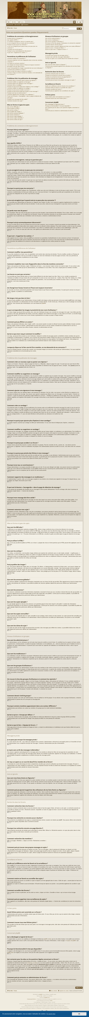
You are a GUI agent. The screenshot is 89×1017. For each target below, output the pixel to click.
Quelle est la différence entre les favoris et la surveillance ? (60, 86)
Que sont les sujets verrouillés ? (15, 118)
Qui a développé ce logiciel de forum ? (55, 104)
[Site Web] (44, 10)
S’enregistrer (25, 24)
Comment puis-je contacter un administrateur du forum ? (59, 110)
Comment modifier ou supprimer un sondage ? (18, 88)
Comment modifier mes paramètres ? (16, 58)
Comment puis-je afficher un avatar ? (16, 69)
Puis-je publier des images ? (14, 111)
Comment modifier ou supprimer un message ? (19, 82)
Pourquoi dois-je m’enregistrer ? (15, 38)
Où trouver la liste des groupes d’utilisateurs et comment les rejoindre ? (63, 43)
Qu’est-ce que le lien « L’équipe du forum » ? (56, 49)
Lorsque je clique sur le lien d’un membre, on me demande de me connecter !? (24, 73)
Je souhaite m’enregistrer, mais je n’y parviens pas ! (20, 41)
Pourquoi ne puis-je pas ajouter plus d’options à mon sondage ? (23, 86)
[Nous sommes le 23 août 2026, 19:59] (62, 28)
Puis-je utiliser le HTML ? (13, 108)
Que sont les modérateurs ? (52, 40)
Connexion (18, 24)
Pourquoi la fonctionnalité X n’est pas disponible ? (57, 106)
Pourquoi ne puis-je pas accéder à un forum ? (18, 90)
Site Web (14, 22)
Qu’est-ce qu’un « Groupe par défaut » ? (55, 48)
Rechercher (10, 24)
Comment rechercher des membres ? (54, 78)
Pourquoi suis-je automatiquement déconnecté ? (19, 51)
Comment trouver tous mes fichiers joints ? (56, 98)
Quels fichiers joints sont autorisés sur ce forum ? (57, 96)
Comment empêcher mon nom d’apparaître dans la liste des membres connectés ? (24, 61)
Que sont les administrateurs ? (53, 38)
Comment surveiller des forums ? (53, 89)
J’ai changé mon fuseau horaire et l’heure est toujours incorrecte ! (23, 65)
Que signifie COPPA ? (12, 40)
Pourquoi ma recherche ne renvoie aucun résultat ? (58, 75)
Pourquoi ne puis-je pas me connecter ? (17, 44)
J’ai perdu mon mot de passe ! (15, 49)
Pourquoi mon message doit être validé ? (17, 99)
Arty (41, 995)
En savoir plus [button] (50, 1014)
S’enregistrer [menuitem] (81, 22)
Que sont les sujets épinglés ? (15, 116)
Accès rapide (9, 22)
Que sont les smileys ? (13, 110)
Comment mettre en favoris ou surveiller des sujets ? (58, 87)
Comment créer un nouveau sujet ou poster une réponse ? (21, 80)
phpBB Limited (47, 939)
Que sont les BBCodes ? (13, 107)
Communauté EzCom (31, 999)
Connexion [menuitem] (78, 22)
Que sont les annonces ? (13, 114)
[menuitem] (74, 22)
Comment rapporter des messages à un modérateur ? (20, 94)
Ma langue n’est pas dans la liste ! (16, 66)
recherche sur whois (32, 962)
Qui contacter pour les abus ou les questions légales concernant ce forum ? (62, 108)
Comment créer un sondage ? (14, 85)
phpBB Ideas (10, 952)
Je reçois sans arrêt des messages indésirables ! (57, 57)
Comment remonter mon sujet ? (15, 101)
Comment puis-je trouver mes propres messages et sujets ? (60, 80)
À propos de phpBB (71, 940)
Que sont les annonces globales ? (15, 113)
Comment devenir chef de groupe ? (54, 44)
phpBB (43, 303)
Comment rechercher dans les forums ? (55, 73)
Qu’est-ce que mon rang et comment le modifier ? (19, 71)
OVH (51, 1000)
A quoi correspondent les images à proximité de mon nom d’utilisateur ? (25, 68)
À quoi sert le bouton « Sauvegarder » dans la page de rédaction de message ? (24, 96)
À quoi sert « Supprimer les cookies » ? (17, 52)
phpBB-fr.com (47, 997)
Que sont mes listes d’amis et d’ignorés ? (55, 64)
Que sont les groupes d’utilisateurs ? (54, 41)
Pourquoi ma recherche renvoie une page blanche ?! (58, 77)
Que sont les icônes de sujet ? (15, 119)
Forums (22, 22)
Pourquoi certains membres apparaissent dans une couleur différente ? (63, 46)
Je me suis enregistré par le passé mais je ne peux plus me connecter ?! (22, 47)
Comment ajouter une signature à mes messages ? (20, 83)
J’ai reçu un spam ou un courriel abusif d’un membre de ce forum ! (62, 58)
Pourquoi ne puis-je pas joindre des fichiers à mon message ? (22, 91)
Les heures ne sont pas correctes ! (16, 63)
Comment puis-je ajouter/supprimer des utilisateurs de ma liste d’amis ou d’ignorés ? (62, 67)
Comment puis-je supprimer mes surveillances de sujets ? (59, 90)
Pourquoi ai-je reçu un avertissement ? (17, 93)
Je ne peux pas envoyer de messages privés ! (57, 55)
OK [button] (79, 1014)
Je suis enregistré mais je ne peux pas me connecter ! (21, 43)
